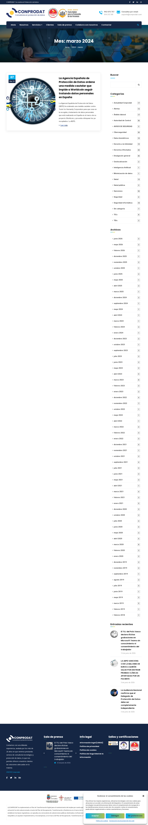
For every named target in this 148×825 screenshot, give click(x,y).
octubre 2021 (126, 456)
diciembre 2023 (126, 339)
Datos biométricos (127, 138)
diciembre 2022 (126, 397)
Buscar (114, 74)
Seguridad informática (127, 203)
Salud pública (126, 185)
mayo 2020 (126, 533)
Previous (44, 753)
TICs (126, 215)
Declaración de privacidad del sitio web (121, 821)
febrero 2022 (126, 433)
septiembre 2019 (126, 574)
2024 (74, 47)
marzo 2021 (126, 492)
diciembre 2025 (126, 256)
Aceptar (95, 816)
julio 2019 (126, 586)
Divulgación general (127, 156)
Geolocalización (126, 162)
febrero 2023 (126, 386)
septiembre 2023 (126, 350)
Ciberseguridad (127, 132)
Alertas (127, 109)
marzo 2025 (126, 292)
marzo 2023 (126, 380)
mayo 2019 (126, 597)
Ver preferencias (135, 816)
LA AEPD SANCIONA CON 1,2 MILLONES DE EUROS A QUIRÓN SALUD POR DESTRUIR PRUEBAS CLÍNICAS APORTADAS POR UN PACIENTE (130, 670)
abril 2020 (126, 539)
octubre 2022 (126, 409)
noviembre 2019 (126, 568)
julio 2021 (126, 468)
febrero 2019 (126, 609)
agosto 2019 (126, 580)
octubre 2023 (126, 344)
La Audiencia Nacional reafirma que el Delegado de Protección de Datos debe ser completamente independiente (131, 699)
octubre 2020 (126, 515)
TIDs (126, 220)
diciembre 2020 (126, 509)
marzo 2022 (126, 427)
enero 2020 (126, 556)
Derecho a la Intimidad (127, 144)
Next (76, 753)
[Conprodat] (27, 13)
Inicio (67, 47)
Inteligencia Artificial (126, 167)
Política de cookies (102, 821)
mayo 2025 (126, 280)
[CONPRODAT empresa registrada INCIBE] (53, 13)
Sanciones (127, 191)
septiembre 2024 (126, 303)
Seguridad (126, 197)
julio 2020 (126, 521)
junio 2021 (126, 474)
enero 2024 (126, 333)
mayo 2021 (126, 480)
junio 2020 (126, 527)
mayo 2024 (126, 309)
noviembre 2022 (126, 403)
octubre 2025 (126, 268)
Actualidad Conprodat (127, 103)
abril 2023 (126, 374)
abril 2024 (126, 315)
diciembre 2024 (126, 297)
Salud (127, 179)
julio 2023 (126, 356)
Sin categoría (126, 209)
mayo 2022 (126, 415)
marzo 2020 (126, 544)
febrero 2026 (126, 250)
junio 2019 (126, 591)
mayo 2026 (126, 245)
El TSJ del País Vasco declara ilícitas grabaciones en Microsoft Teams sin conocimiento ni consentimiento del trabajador (131, 640)
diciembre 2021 (126, 444)
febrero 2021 (126, 497)
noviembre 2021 (126, 450)
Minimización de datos (126, 173)
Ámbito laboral (127, 115)
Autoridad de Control (127, 120)
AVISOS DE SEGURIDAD (126, 126)
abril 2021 (126, 486)
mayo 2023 (126, 368)
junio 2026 (126, 239)
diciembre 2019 (126, 562)
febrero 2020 (126, 550)
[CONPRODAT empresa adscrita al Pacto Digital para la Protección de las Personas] (70, 13)
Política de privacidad (89, 746)
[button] (143, 796)
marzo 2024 (126, 321)
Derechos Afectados (127, 150)
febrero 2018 (126, 615)
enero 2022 (126, 439)
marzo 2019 (126, 603)
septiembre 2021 (126, 462)
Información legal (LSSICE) (91, 743)
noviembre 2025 (126, 262)
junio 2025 (126, 274)
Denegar (115, 816)
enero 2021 (126, 503)
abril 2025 (126, 286)
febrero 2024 (126, 327)
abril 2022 (126, 421)
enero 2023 (126, 392)
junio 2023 (126, 362)
